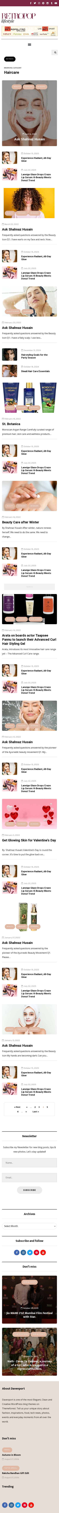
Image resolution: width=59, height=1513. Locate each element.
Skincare (41, 87)
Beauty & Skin (13, 311)
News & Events (29, 1282)
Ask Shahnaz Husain (29, 139)
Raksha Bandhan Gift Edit (15, 1473)
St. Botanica (11, 424)
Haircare (29, 87)
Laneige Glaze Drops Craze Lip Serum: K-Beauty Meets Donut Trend (36, 177)
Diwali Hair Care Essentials (35, 371)
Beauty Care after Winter (23, 522)
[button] (29, 44)
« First (17, 1107)
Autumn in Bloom (11, 1455)
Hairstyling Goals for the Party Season (34, 356)
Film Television (21, 1334)
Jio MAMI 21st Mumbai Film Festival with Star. (29, 1315)
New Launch (36, 619)
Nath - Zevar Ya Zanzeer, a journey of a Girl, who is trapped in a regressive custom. (29, 1365)
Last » (36, 1111)
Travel (7, 1450)
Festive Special (10, 1468)
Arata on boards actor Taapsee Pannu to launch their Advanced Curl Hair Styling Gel (29, 640)
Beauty (17, 87)
